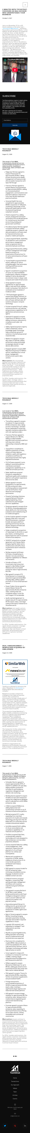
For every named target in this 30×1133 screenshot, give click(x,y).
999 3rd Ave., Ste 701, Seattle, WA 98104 (15, 1108)
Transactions (15, 1081)
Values (15, 1088)
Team (15, 1092)
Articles (15, 1095)
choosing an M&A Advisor (11, 28)
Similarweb (19, 688)
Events (15, 1099)
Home (15, 1078)
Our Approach (15, 1085)
